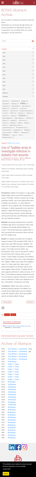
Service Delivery (7, 132)
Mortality (27, 122)
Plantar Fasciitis (7, 130)
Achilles (24, 101)
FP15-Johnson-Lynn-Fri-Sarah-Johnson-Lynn (16, 326)
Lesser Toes (23, 120)
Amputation (6, 103)
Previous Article (7, 302)
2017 (4, 67)
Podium (18, 143)
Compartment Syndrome (26, 110)
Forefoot (14, 115)
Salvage (27, 130)
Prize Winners (12, 349)
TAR (16, 132)
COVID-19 (13, 113)
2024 (4, 89)
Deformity (21, 113)
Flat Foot (5, 115)
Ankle (24, 103)
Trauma (6, 135)
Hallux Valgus (19, 118)
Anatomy (15, 103)
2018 (4, 71)
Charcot (5, 110)
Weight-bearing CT (8, 137)
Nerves (5, 125)
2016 (4, 63)
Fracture (23, 115)
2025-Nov (5, 96)
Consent (5, 113)
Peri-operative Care (22, 127)
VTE (21, 135)
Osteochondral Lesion (15, 125)
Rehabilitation (18, 130)
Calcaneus (14, 108)
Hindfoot (29, 118)
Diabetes (29, 113)
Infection (5, 120)
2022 (4, 82)
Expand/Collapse (33, 48)
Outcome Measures (8, 127)
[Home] (18, 2)
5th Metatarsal (15, 101)
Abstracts (4, 49)
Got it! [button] (6, 473)
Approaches (6, 106)
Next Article (30, 302)
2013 (4, 52)
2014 (4, 56)
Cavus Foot (23, 108)
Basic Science (26, 106)
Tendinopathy (25, 132)
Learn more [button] (6, 469)
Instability (13, 120)
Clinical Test (14, 110)
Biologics (5, 108)
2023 (4, 85)
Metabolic (13, 122)
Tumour (14, 135)
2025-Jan (5, 93)
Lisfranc (5, 122)
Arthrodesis (16, 106)
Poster (17, 364)
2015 (4, 60)
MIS (20, 122)
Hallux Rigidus (7, 118)
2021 (4, 78)
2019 (4, 74)
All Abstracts (23, 349)
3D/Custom (6, 101)
